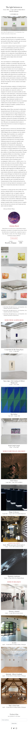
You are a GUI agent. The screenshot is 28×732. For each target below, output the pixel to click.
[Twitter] (14, 728)
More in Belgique (14, 582)
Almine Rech (14, 226)
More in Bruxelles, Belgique (14, 451)
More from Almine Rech (14, 320)
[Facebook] (11, 728)
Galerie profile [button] (14, 238)
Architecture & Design (14, 543)
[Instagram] (16, 728)
